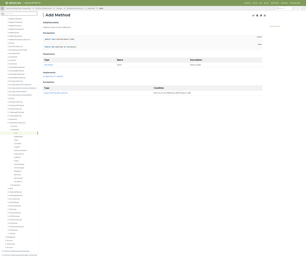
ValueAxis (48, 65)
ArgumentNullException (56, 93)
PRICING (284, 3)
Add (101, 8)
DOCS (255, 3)
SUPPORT (275, 3)
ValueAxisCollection (75, 8)
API (260, 3)
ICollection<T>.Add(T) (53, 76)
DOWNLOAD (295, 3)
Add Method (275, 26)
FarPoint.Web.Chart (43, 8)
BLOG (266, 3)
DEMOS (247, 3)
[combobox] (19, 14)
